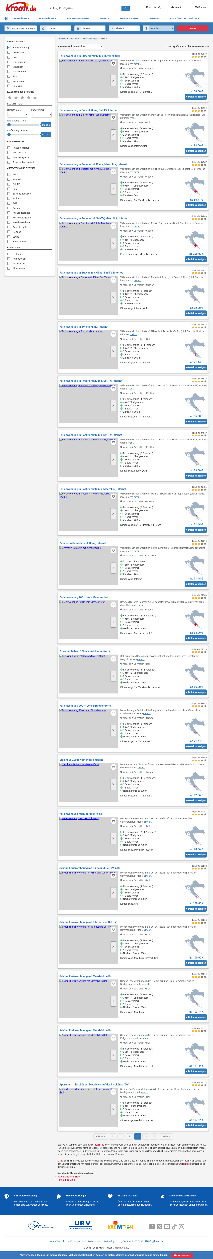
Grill (15, 203)
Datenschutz (94, 1241)
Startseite (61, 39)
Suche (193, 28)
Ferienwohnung (21, 47)
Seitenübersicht (57, 1241)
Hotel (15, 57)
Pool (15, 189)
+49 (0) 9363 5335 (133, 1241)
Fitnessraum (19, 241)
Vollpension (19, 263)
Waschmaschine (21, 222)
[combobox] (20, 28)
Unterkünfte (74, 39)
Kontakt (202, 7)
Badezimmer (37, 110)
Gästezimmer (19, 71)
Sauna (16, 236)
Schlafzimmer (14, 110)
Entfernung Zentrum (17, 130)
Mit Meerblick (19, 152)
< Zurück (100, 1136)
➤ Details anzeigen (196, 96)
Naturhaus (18, 81)
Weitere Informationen (128, 1255)
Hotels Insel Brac (66, 1179)
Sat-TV (16, 184)
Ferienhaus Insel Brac (68, 1176)
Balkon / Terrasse (22, 193)
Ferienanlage (19, 62)
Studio (16, 76)
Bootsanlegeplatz (22, 157)
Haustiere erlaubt (21, 147)
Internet (17, 179)
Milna (60, 1160)
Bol (187, 1163)
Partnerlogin (110, 1241)
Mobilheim (18, 66)
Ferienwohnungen (90, 39)
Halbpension (19, 258)
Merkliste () (154, 7)
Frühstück (18, 254)
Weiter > (166, 1136)
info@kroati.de (155, 1241)
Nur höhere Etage (22, 217)
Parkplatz (18, 198)
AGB (70, 1241)
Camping (17, 86)
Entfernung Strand (16, 120)
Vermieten (179, 7)
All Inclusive (19, 268)
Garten (16, 208)
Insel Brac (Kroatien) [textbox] (22, 28)
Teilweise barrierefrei (23, 162)
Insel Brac (99, 1144)
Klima (15, 174)
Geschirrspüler (20, 227)
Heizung (17, 232)
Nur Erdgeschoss (21, 212)
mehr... (137, 64)
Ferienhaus (18, 52)
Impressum (80, 1241)
